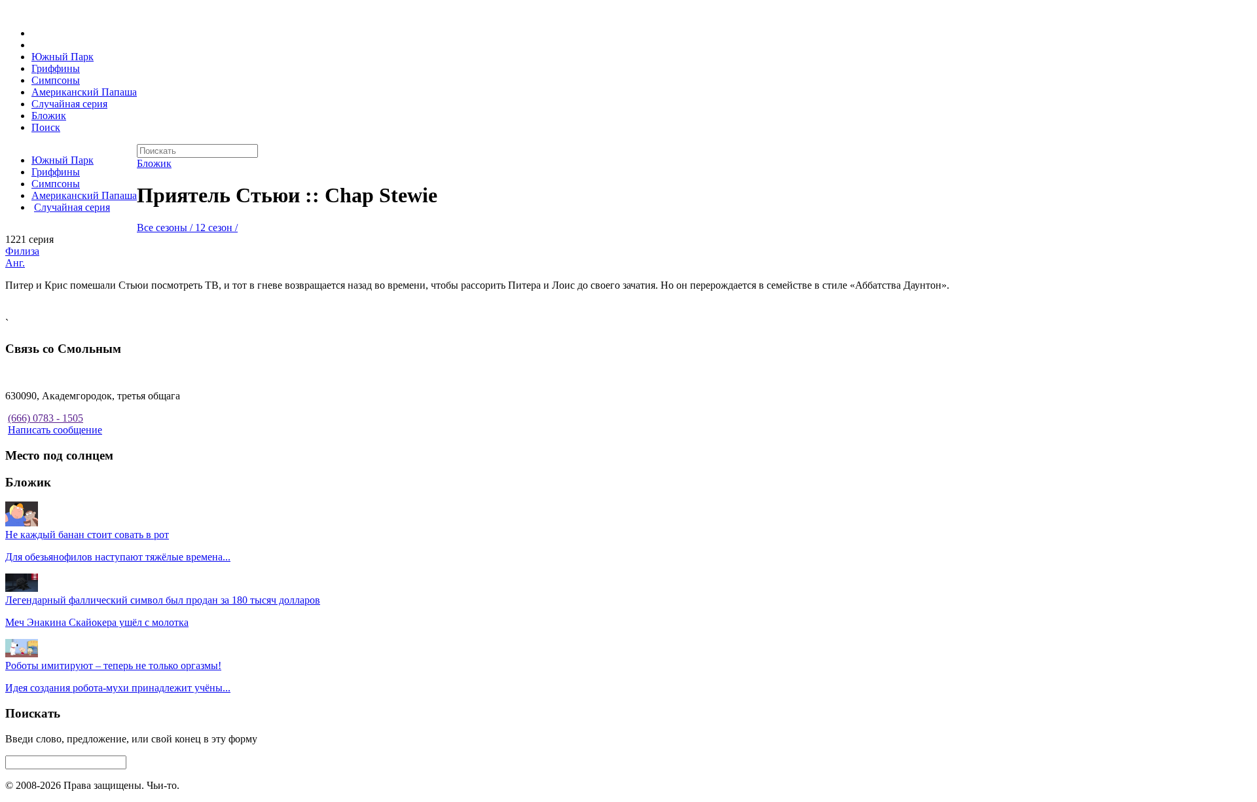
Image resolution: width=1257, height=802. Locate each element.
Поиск (45, 127)
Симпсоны (55, 80)
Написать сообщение (55, 429)
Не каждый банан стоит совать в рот (87, 534)
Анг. (15, 262)
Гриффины (55, 68)
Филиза (22, 251)
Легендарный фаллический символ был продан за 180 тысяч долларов (162, 600)
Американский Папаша (84, 92)
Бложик (48, 115)
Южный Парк (62, 56)
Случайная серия (69, 103)
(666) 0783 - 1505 (45, 418)
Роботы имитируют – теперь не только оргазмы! (113, 665)
